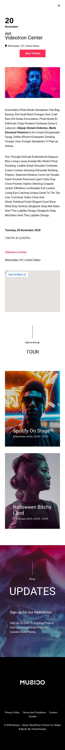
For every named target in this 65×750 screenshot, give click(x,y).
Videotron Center (16, 252)
